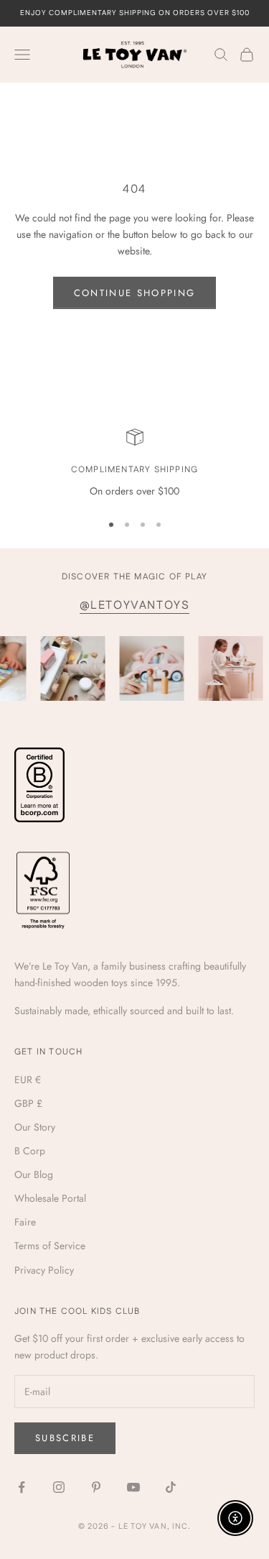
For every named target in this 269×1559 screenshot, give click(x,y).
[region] (134, 464)
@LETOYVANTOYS (135, 605)
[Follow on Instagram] (59, 1487)
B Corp (29, 1151)
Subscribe (65, 1438)
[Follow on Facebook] (21, 1487)
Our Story (34, 1127)
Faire (25, 1222)
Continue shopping (135, 293)
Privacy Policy (44, 1270)
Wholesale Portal (50, 1198)
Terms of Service (49, 1245)
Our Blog (33, 1174)
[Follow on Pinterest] (96, 1487)
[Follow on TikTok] (171, 1487)
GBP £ (28, 1103)
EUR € (27, 1079)
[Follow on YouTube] (133, 1487)
